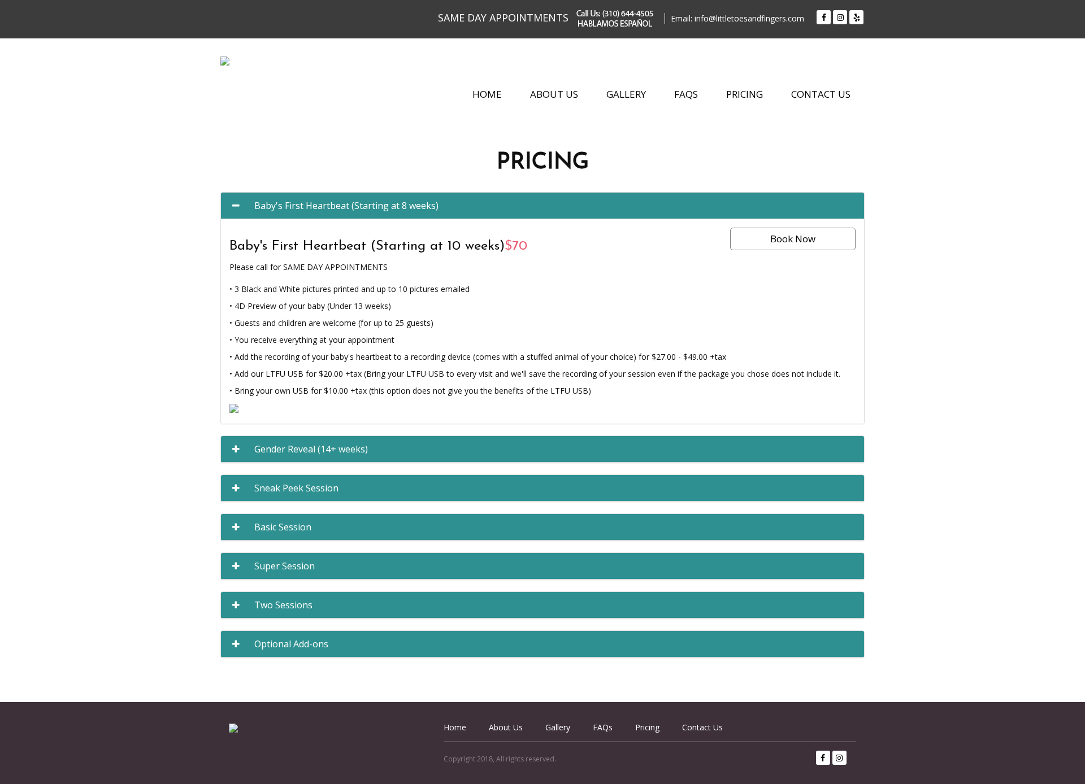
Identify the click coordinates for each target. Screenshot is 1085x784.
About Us (554, 95)
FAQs (686, 95)
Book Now (792, 238)
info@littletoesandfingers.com (749, 18)
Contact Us (820, 95)
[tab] (542, 206)
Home (487, 95)
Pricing (744, 95)
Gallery (626, 95)
